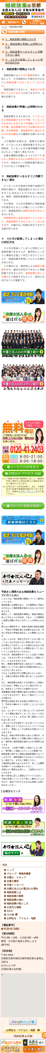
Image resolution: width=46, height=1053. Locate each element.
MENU (12, 22)
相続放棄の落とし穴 (17, 903)
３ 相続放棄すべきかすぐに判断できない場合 (24, 53)
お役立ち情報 (14, 907)
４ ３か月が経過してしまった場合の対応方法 (24, 61)
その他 (10, 914)
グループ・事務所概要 (19, 873)
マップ (21, 1021)
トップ (4, 27)
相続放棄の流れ (15, 899)
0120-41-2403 (11, 928)
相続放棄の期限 (15, 896)
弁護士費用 (13, 881)
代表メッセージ (15, 885)
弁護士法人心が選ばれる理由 (22, 888)
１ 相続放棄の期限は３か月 (20, 39)
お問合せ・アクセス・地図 (21, 918)
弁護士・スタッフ (16, 877)
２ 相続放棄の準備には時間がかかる (24, 45)
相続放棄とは (14, 892)
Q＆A (10, 911)
